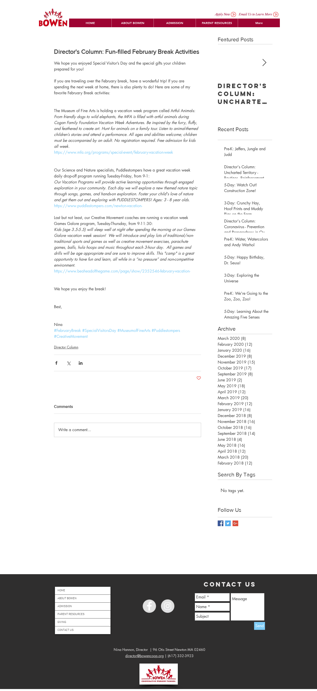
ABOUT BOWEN (67, 598)
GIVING (61, 622)
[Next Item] (264, 63)
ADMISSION (64, 606)
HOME (61, 590)
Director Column (66, 347)
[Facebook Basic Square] (220, 523)
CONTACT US (65, 630)
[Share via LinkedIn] (80, 363)
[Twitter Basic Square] (228, 523)
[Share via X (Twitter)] (68, 363)
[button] (132, 23)
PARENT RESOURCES (70, 614)
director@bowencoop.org (144, 655)
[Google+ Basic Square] (235, 523)
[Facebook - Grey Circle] (149, 606)
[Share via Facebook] (56, 363)
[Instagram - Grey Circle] (167, 606)
